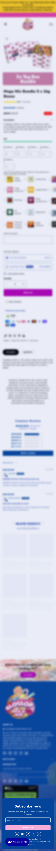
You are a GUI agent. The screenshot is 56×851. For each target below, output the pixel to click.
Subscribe (26, 827)
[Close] (51, 801)
